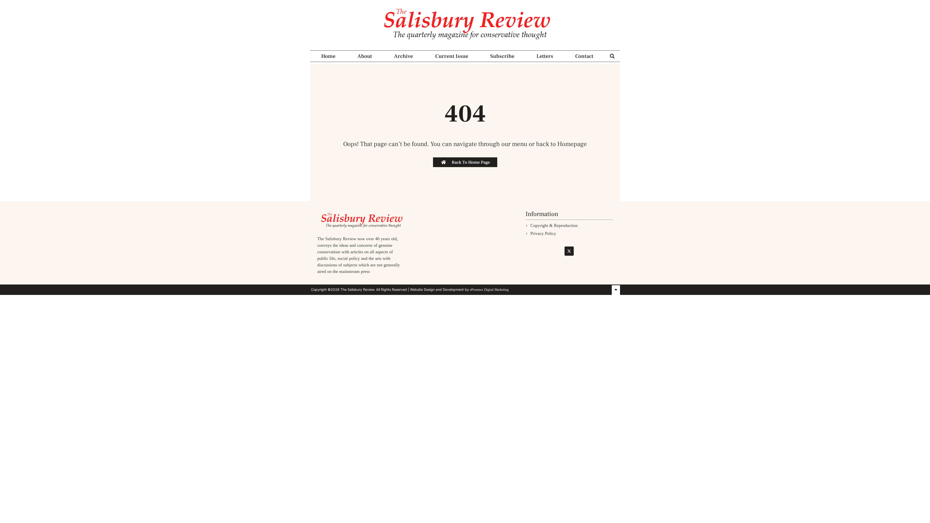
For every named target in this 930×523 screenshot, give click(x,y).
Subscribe (502, 56)
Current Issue (451, 56)
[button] (612, 56)
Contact (584, 56)
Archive (403, 56)
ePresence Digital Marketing (489, 290)
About (364, 56)
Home (328, 56)
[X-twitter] (569, 251)
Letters (544, 56)
